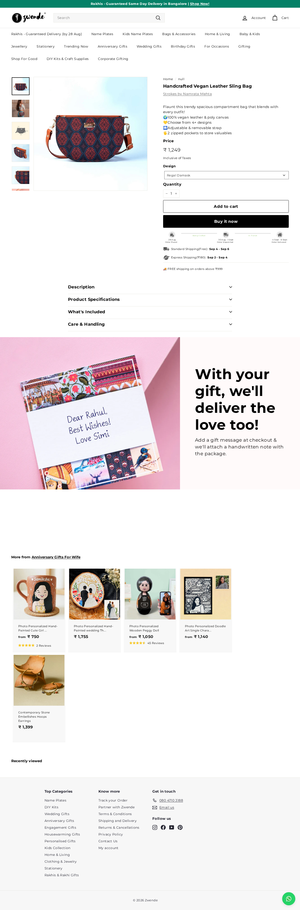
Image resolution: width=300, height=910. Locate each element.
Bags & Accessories (178, 34)
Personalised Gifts (60, 841)
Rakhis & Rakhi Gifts (62, 875)
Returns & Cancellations (118, 827)
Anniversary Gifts (112, 46)
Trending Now (76, 46)
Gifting (244, 46)
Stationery (46, 46)
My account (108, 848)
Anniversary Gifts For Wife (56, 557)
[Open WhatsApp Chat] (288, 898)
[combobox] (109, 18)
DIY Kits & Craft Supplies (68, 59)
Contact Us (108, 841)
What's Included (86, 311)
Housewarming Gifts (62, 834)
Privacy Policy (110, 834)
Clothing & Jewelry (61, 861)
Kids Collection (58, 848)
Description (81, 287)
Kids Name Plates (138, 34)
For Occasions (216, 46)
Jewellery (19, 46)
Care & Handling (86, 324)
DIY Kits (51, 807)
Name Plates (102, 34)
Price (168, 141)
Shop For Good (24, 59)
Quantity (172, 184)
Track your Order (113, 800)
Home (168, 79)
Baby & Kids (250, 34)
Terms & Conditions (115, 814)
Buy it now (226, 221)
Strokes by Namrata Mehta (187, 94)
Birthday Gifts (183, 46)
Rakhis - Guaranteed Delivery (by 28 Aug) (46, 34)
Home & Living (217, 34)
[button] (34, 645)
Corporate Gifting (113, 59)
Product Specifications (94, 299)
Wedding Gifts (149, 46)
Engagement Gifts (60, 827)
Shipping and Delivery (117, 821)
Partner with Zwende (116, 807)
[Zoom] (90, 133)
